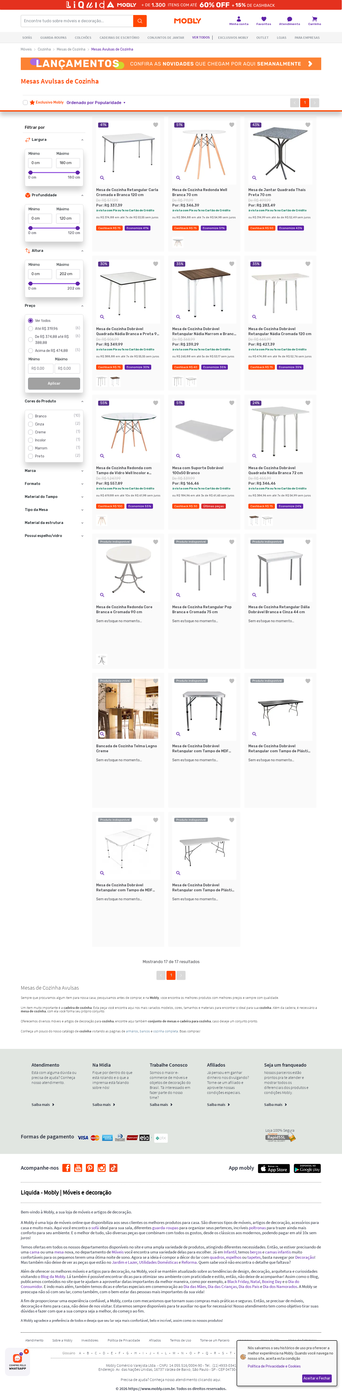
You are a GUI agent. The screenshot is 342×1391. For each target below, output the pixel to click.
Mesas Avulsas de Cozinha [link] (112, 49)
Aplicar (54, 383)
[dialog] (287, 1363)
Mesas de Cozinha (71, 49)
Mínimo (34, 154)
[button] (99, 103)
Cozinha (44, 49)
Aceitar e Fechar (316, 1378)
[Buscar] (140, 21)
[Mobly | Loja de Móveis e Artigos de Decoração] (187, 21)
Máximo (63, 154)
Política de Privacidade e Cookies (274, 1366)
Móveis (26, 49)
